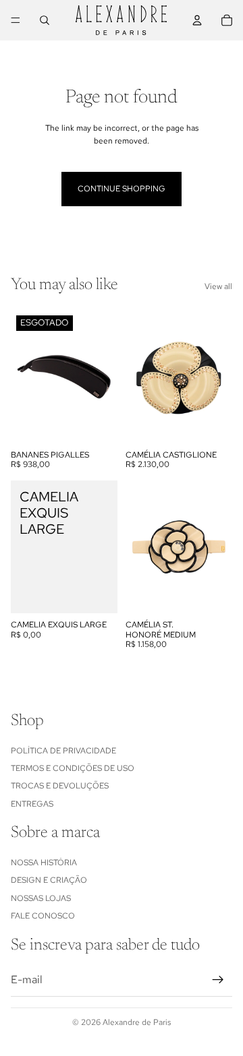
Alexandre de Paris (137, 1022)
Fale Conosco (43, 915)
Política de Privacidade (63, 750)
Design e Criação (49, 880)
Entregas (32, 804)
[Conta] (197, 20)
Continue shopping (121, 188)
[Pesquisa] (44, 20)
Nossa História (44, 862)
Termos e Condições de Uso (72, 768)
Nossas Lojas (41, 898)
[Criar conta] (218, 980)
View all (218, 286)
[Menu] (15, 20)
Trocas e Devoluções (60, 785)
